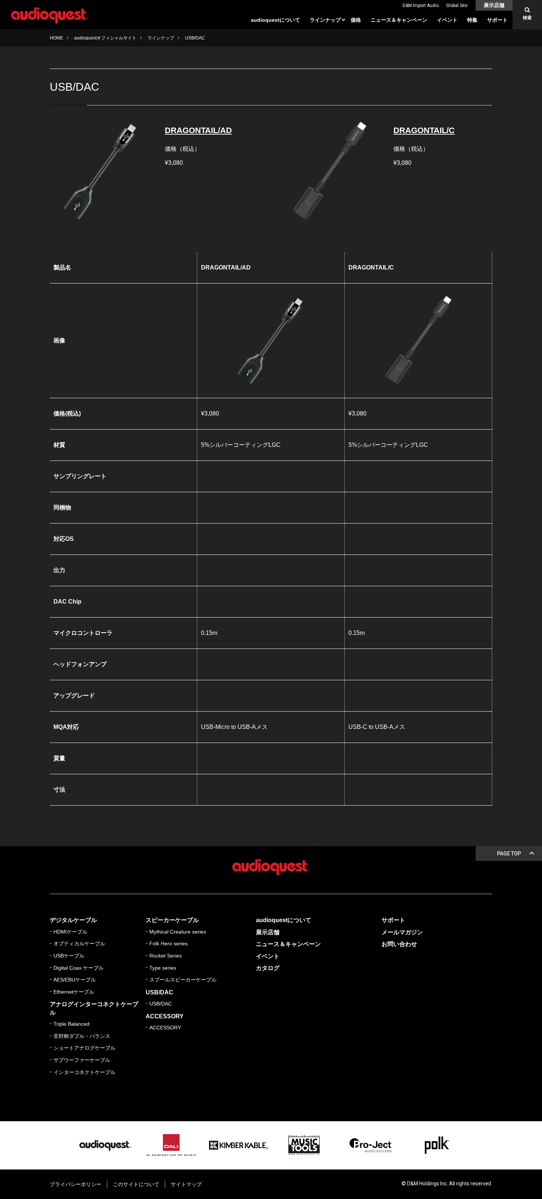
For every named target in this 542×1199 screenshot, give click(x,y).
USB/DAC (159, 992)
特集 (472, 20)
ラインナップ (325, 20)
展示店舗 (494, 5)
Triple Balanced (71, 1024)
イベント (447, 20)
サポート (497, 20)
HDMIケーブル (70, 932)
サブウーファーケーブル (81, 1060)
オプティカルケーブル (79, 943)
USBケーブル (68, 956)
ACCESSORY (165, 1016)
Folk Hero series (168, 943)
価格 (356, 20)
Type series (162, 968)
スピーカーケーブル (172, 920)
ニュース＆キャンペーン (399, 20)
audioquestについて (275, 20)
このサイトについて (136, 1184)
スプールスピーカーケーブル (182, 980)
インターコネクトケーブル (84, 1072)
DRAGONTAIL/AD (198, 130)
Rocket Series (165, 956)
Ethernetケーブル (73, 992)
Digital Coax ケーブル (78, 968)
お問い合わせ (399, 944)
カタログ (267, 968)
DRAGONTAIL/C (424, 130)
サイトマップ (186, 1184)
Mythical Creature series (177, 932)
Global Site (457, 5)
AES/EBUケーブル (74, 980)
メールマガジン (402, 932)
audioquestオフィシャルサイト (105, 38)
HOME (56, 38)
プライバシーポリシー (75, 1184)
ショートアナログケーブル (84, 1048)
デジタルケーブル (73, 920)
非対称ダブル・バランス (81, 1036)
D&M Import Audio (421, 5)
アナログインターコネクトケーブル (94, 1008)
